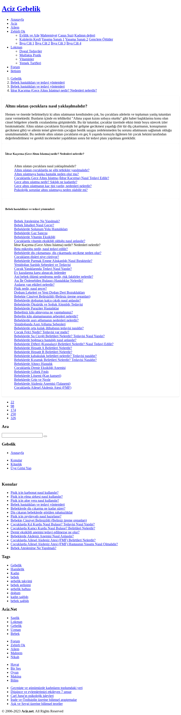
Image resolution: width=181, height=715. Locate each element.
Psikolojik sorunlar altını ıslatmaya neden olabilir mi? (51, 190)
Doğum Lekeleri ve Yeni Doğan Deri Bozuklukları (49, 292)
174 (13, 410)
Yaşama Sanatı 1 (52, 39)
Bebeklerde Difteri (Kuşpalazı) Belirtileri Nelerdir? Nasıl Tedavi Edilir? (63, 344)
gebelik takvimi (21, 581)
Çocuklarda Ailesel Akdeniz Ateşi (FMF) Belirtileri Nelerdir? (53, 540)
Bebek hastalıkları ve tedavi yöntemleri (38, 82)
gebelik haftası (21, 589)
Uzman (16, 630)
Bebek (15, 634)
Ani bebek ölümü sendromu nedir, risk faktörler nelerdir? (53, 276)
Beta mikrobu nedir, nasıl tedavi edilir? (41, 249)
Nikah (15, 657)
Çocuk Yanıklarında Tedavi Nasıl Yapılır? (43, 269)
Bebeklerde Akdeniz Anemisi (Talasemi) (42, 383)
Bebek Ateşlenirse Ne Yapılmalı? (37, 221)
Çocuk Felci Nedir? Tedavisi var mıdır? (41, 332)
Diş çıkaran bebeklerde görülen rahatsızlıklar (42, 512)
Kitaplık (16, 464)
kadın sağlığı (19, 597)
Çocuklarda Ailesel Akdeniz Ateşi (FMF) (42, 387)
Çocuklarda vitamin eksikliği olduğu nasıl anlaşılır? (49, 241)
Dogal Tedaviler (30, 51)
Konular (16, 460)
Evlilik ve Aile (29, 35)
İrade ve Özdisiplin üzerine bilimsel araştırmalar (44, 700)
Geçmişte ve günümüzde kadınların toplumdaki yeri (47, 688)
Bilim (14, 680)
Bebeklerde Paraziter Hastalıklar (36, 308)
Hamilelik (17, 569)
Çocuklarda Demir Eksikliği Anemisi (40, 368)
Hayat (15, 664)
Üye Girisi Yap (21, 468)
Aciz (14, 23)
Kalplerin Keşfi (30, 39)
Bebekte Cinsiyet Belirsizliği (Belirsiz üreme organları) (52, 296)
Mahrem (16, 653)
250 (13, 414)
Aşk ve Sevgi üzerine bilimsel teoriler (37, 704)
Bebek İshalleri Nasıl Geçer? (34, 225)
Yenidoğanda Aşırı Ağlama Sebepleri (40, 324)
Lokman (16, 622)
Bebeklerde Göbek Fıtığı (31, 372)
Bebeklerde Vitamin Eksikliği (34, 237)
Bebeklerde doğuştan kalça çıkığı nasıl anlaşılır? (47, 300)
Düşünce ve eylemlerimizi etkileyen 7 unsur (41, 692)
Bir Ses (16, 668)
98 (12, 406)
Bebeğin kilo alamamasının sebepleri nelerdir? (46, 316)
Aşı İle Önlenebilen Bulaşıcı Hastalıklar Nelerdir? (48, 280)
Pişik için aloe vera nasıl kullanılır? (35, 500)
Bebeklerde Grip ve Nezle (32, 379)
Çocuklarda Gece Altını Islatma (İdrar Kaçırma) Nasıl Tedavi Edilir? (61, 178)
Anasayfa (17, 19)
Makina (16, 676)
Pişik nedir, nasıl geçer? (30, 288)
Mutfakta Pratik (30, 55)
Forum (15, 67)
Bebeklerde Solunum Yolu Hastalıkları (41, 229)
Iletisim (16, 71)
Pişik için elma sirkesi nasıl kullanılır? (37, 496)
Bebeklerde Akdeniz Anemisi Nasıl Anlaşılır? (42, 536)
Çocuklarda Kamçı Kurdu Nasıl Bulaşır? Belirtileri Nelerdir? (53, 528)
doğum (15, 593)
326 (13, 418)
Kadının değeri (84, 35)
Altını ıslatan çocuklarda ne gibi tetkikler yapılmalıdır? (51, 170)
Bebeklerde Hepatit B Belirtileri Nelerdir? (43, 352)
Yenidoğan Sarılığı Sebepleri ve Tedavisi (42, 265)
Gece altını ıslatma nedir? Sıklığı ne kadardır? (45, 182)
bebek (15, 577)
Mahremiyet (48, 35)
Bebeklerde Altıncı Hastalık (33, 364)
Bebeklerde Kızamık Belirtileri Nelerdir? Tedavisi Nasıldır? (55, 360)
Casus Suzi (66, 35)
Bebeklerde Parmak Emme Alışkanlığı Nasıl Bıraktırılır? (53, 261)
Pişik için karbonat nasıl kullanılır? (34, 492)
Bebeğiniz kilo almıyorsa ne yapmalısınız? (43, 312)
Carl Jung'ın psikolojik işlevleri (32, 696)
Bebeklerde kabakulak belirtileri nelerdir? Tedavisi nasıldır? (55, 356)
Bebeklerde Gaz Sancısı (30, 233)
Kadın (15, 573)
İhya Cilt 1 (26, 43)
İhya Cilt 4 (73, 43)
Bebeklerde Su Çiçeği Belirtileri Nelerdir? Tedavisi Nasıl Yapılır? (59, 336)
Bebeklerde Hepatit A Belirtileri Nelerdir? (43, 348)
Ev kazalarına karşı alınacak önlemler (40, 273)
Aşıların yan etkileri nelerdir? (34, 284)
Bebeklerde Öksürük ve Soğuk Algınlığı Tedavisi (48, 304)
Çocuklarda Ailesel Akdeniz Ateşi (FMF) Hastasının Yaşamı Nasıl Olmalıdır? (64, 544)
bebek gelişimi (21, 585)
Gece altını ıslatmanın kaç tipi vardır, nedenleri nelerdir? (53, 186)
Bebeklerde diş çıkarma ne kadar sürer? (38, 508)
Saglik (15, 618)
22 (12, 402)
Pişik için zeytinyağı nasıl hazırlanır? (36, 516)
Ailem (15, 27)
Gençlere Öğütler (101, 39)
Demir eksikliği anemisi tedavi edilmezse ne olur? (45, 532)
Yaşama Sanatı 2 (76, 39)
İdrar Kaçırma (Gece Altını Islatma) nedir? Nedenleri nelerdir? (54, 90)
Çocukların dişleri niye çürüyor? (36, 257)
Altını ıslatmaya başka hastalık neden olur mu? (46, 174)
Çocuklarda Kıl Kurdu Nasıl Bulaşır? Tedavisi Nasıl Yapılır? (53, 524)
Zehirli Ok (18, 645)
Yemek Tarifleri (30, 63)
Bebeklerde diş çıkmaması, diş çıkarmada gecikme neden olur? (57, 253)
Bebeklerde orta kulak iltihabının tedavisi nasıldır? (49, 328)
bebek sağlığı (20, 601)
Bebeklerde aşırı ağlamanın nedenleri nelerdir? (46, 320)
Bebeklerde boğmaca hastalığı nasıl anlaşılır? (45, 340)
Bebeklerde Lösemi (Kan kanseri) (37, 376)
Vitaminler (26, 59)
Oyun (15, 672)
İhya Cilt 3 (58, 43)
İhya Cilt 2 (42, 43)
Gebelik (16, 78)
